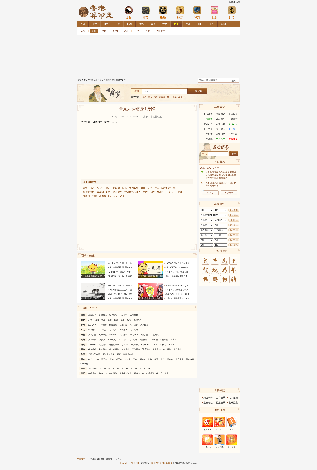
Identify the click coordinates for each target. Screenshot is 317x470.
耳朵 (180, 97)
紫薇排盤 (144, 334)
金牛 (97, 359)
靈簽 (83, 349)
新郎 (175, 97)
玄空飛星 (113, 334)
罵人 (145, 97)
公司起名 (123, 329)
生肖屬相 (134, 315)
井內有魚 (133, 188)
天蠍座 (142, 359)
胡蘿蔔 (116, 188)
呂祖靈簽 (103, 349)
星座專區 (190, 359)
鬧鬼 (150, 97)
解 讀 (232, 225)
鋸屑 (122, 196)
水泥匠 (160, 192)
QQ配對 (102, 339)
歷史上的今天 (109, 354)
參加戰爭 (117, 192)
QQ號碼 (125, 344)
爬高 (108, 188)
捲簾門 (86, 196)
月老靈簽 (157, 349)
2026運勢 (92, 368)
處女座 (127, 359)
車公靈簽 (167, 349)
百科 (83, 315)
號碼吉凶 (208, 124)
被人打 (100, 188)
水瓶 (163, 359)
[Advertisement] (158, 55)
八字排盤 (92, 334)
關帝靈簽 (125, 349)
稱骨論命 (113, 325)
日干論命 (103, 325)
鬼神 (126, 30)
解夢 (180, 17)
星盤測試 (155, 334)
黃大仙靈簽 (114, 349)
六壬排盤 (103, 334)
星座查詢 (234, 210)
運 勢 (232, 220)
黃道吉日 (233, 124)
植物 (115, 30)
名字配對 (134, 329)
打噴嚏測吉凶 (152, 373)
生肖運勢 (233, 139)
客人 (157, 188)
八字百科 (123, 315)
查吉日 (210, 192)
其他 (147, 30)
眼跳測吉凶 (139, 373)
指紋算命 (92, 373)
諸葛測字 (146, 349)
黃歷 (83, 354)
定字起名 (113, 329)
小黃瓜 (169, 192)
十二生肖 (208, 129)
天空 (150, 188)
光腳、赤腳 (149, 192)
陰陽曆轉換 (128, 354)
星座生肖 (174, 339)
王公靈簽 (177, 349)
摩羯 (156, 359)
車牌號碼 (135, 344)
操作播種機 (88, 192)
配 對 (232, 230)
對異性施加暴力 (132, 192)
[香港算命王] (96, 5)
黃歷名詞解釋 (94, 354)
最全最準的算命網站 (181, 463)
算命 (83, 325)
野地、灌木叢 (99, 196)
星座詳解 (234, 215)
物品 (104, 30)
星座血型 (154, 339)
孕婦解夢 (160, 30)
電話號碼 (103, 344)
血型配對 (143, 339)
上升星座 (179, 359)
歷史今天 (229, 192)
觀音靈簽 (92, 349)
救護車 (162, 97)
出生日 (172, 344)
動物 (94, 30)
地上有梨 (113, 196)
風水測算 (144, 325)
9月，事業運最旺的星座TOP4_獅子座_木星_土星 (129, 267)
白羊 (90, 359)
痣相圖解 (113, 373)
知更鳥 (178, 192)
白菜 (156, 97)
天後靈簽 (136, 349)
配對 (214, 17)
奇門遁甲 (134, 334)
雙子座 (104, 359)
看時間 (100, 192)
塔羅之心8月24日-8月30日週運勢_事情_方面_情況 (187, 294)
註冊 (238, 1)
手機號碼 (92, 344)
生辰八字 (92, 325)
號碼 (83, 344)
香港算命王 (92, 80)
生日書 (155, 344)
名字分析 (92, 329)
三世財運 (123, 325)
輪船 (124, 188)
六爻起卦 (123, 334)
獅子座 (119, 359)
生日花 (163, 344)
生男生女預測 (125, 373)
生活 (137, 30)
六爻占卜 (165, 373)
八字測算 (134, 325)
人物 (83, 30)
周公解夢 (220, 129)
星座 (163, 17)
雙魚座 (170, 359)
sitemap (194, 463)
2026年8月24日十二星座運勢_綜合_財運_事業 (186, 263)
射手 (150, 359)
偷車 (143, 188)
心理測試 (103, 315)
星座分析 (92, 315)
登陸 (231, 1)
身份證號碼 (114, 344)
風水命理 (113, 315)
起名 (232, 17)
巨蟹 (112, 359)
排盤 (146, 17)
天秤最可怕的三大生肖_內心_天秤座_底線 (184, 285)
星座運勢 (84, 363)
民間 (83, 373)
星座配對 (112, 339)
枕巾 (175, 188)
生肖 (83, 368)
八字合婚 (92, 339)
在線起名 (103, 329)
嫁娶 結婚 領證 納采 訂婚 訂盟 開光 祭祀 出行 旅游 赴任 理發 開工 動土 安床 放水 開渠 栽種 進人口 (221, 175)
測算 (129, 17)
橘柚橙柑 (166, 188)
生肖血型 (164, 339)
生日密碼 (145, 344)
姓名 (83, 329)
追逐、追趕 (88, 188)
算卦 (197, 17)
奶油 (108, 192)
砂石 (169, 97)
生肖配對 (122, 339)
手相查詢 (103, 373)
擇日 (119, 354)
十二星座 (233, 129)
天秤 (135, 359)
